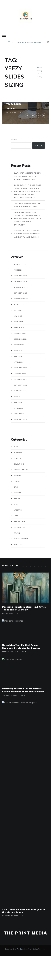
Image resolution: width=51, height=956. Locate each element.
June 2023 (18, 397)
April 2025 (18, 322)
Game (16, 487)
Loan (16, 516)
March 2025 (19, 328)
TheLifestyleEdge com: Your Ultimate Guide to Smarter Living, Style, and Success (27, 234)
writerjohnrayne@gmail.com (26, 42)
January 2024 (20, 374)
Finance (17, 481)
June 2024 (18, 351)
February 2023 (20, 420)
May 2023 (18, 402)
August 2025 (20, 305)
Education (19, 464)
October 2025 (20, 293)
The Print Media (25, 933)
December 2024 (20, 339)
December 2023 (20, 379)
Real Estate (19, 522)
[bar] (4, 35)
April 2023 (18, 408)
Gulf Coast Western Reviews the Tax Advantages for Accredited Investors (28, 176)
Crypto (17, 458)
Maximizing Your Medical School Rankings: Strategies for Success (21, 646)
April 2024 (18, 362)
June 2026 (18, 270)
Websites (18, 545)
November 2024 (21, 345)
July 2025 (18, 310)
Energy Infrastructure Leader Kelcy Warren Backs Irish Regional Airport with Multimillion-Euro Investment (27, 218)
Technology (19, 527)
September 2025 (21, 299)
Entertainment (21, 470)
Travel (17, 533)
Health (17, 499)
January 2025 (20, 333)
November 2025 (21, 287)
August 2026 (20, 264)
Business (18, 452)
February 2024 (20, 368)
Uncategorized (21, 539)
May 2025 (18, 316)
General (17, 493)
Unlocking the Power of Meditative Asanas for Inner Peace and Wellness (23, 690)
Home (39, 67)
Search (14, 139)
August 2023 (20, 391)
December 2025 (20, 281)
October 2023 (20, 385)
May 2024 (18, 356)
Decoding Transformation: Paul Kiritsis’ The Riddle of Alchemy (24, 608)
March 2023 (19, 414)
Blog (16, 447)
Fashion (11, 108)
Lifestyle (18, 510)
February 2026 (20, 276)
